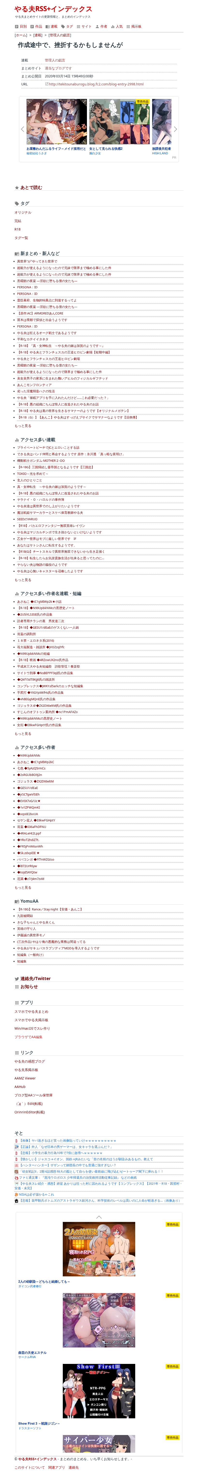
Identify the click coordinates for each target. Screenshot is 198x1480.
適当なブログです (58, 68)
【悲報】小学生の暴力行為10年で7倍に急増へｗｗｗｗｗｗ (60, 1153)
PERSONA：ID (27, 287)
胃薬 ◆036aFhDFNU (31, 827)
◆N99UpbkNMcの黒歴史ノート (39, 718)
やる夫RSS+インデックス (53, 8)
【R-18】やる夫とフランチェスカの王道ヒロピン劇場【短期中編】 (64, 352)
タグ (69, 26)
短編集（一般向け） (31, 955)
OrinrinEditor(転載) (29, 1112)
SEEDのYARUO (27, 519)
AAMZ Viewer (25, 1078)
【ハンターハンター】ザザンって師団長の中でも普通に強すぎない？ (67, 1165)
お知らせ (29, 986)
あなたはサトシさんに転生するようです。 (47, 545)
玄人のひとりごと (29, 480)
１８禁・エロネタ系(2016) (35, 641)
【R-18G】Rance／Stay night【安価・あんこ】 (50, 909)
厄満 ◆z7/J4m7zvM (30, 879)
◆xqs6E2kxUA (27, 814)
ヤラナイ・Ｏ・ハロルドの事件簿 (40, 500)
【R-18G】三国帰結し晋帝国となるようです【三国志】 (56, 467)
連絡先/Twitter (35, 978)
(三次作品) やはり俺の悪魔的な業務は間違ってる (51, 942)
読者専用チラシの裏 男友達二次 (40, 621)
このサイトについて (29, 1467)
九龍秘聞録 (25, 916)
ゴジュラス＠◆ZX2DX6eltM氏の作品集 (44, 706)
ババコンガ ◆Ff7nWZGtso (35, 859)
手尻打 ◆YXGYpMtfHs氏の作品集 (40, 693)
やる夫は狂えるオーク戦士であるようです (47, 333)
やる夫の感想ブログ (29, 1061)
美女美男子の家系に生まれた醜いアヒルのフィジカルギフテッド (62, 378)
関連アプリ (56, 1467)
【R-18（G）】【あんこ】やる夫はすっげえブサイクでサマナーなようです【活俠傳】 (78, 417)
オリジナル (22, 212)
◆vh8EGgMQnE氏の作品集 (36, 699)
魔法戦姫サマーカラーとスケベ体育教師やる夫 (50, 513)
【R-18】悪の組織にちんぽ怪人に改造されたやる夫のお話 (58, 404)
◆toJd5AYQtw (27, 872)
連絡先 (74, 1467)
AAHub (20, 1086)
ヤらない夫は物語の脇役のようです (42, 565)
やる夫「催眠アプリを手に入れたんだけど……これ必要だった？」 (63, 398)
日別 (23, 26)
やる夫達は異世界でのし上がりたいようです (48, 506)
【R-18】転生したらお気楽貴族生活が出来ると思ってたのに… (60, 558)
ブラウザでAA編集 (28, 1036)
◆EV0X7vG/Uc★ (29, 801)
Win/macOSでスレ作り (32, 1028)
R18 (17, 229)
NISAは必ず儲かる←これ (36, 1194)
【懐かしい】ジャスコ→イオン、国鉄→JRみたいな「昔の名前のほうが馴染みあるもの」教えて (85, 1159)
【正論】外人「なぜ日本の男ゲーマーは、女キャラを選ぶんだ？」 (65, 1147)
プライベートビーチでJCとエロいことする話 (48, 448)
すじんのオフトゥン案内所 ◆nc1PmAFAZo (47, 712)
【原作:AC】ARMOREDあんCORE (40, 313)
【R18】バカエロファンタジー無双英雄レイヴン (51, 526)
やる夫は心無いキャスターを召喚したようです (50, 571)
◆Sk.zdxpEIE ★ (28, 853)
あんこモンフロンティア (34, 385)
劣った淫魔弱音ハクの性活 (36, 391)
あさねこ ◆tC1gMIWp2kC (35, 762)
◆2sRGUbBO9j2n (29, 775)
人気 (119, 26)
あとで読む (31, 187)
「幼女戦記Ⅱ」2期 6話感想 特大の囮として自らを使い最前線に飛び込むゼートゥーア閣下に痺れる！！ (91, 1171)
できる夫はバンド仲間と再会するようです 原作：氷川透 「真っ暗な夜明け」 (71, 454)
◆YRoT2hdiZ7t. (28, 840)
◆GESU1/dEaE (27, 788)
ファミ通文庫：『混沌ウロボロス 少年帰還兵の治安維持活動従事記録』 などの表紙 (77, 1177)
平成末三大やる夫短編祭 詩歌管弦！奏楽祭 (48, 666)
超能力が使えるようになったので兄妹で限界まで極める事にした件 (64, 268)
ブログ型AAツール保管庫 (33, 1095)
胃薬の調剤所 (26, 634)
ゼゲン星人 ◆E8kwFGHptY (36, 820)
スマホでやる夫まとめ (31, 1011)
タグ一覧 (21, 237)
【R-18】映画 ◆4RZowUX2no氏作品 (42, 660)
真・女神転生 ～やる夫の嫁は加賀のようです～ (51, 487)
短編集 (22, 961)
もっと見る (22, 425)
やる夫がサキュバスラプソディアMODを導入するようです (58, 948)
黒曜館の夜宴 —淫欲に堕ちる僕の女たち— (47, 281)
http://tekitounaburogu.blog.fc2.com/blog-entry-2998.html (96, 84)
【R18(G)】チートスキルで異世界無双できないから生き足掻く (61, 552)
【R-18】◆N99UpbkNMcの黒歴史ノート (46, 608)
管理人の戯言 (55, 60)
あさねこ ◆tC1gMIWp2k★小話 (39, 602)
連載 (53, 26)
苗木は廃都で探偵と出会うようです (42, 320)
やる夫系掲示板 (26, 1069)
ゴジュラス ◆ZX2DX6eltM (35, 781)
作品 (38, 26)
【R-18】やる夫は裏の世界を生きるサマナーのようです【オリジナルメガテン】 (73, 411)
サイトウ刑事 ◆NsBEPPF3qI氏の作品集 (45, 673)
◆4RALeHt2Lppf (29, 833)
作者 (103, 26)
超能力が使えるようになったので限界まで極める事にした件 (59, 372)
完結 (17, 220)
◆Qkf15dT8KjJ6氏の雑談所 (36, 679)
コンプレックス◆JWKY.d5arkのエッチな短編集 (50, 686)
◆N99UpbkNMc (28, 755)
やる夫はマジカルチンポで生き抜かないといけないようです (59, 532)
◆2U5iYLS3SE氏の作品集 (34, 614)
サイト (86, 26)
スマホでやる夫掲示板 (31, 1020)
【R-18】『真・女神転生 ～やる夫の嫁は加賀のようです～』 (61, 346)
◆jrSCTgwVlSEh (28, 794)
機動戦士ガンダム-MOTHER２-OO (41, 461)
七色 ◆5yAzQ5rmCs (31, 768)
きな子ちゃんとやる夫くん (36, 922)
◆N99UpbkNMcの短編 (33, 654)
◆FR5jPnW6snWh (30, 846)
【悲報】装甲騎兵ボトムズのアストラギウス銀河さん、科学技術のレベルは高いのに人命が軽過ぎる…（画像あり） (100, 1200)
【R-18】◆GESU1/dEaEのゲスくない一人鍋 (48, 627)
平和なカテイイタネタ (33, 339)
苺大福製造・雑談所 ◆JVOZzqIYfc (40, 647)
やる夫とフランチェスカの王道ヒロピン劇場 (48, 359)
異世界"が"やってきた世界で (37, 261)
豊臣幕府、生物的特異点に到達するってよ (47, 300)
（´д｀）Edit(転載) (28, 1103)
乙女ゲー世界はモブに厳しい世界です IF (46, 539)
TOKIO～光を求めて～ (33, 474)
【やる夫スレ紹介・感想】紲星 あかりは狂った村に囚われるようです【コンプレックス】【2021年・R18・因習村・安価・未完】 (98, 1186)
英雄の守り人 (26, 929)
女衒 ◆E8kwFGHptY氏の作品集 (39, 725)
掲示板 (135, 26)
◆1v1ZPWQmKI (28, 807)
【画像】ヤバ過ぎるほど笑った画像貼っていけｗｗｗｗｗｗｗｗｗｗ (67, 1140)
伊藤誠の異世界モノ (31, 935)
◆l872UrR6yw (27, 866)
